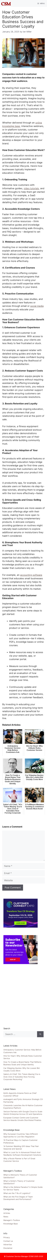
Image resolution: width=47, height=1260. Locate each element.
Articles (6, 1213)
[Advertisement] (23, 995)
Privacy (6, 1237)
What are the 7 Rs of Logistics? (16, 1193)
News (5, 1216)
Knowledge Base (10, 1224)
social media (37, 306)
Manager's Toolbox (11, 1220)
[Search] (40, 1034)
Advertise (7, 1244)
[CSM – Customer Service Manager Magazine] (6, 3)
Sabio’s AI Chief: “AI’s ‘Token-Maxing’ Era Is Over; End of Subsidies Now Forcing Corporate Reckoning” (21, 1076)
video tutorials (31, 188)
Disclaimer (7, 1248)
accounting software (31, 575)
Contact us (8, 1241)
